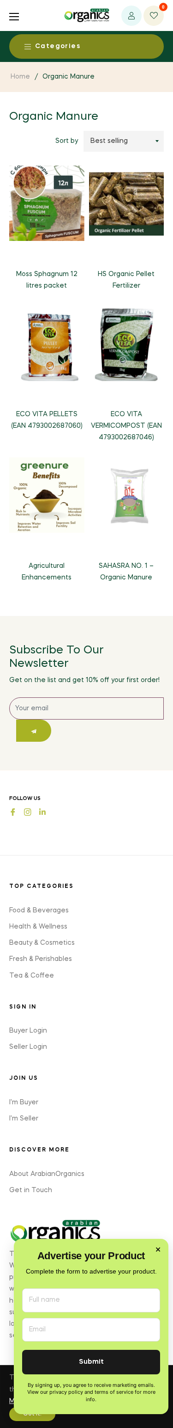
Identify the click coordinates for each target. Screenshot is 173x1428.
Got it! (32, 1414)
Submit (91, 1362)
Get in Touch (30, 1190)
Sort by (66, 141)
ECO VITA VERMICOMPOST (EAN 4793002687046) (126, 426)
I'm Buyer (23, 1102)
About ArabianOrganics (46, 1174)
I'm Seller (23, 1118)
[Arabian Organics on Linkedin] (42, 811)
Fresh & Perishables (40, 959)
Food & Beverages (39, 910)
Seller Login (28, 1047)
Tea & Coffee (31, 976)
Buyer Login (28, 1031)
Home (20, 77)
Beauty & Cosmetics (42, 943)
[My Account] (131, 16)
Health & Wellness (38, 926)
